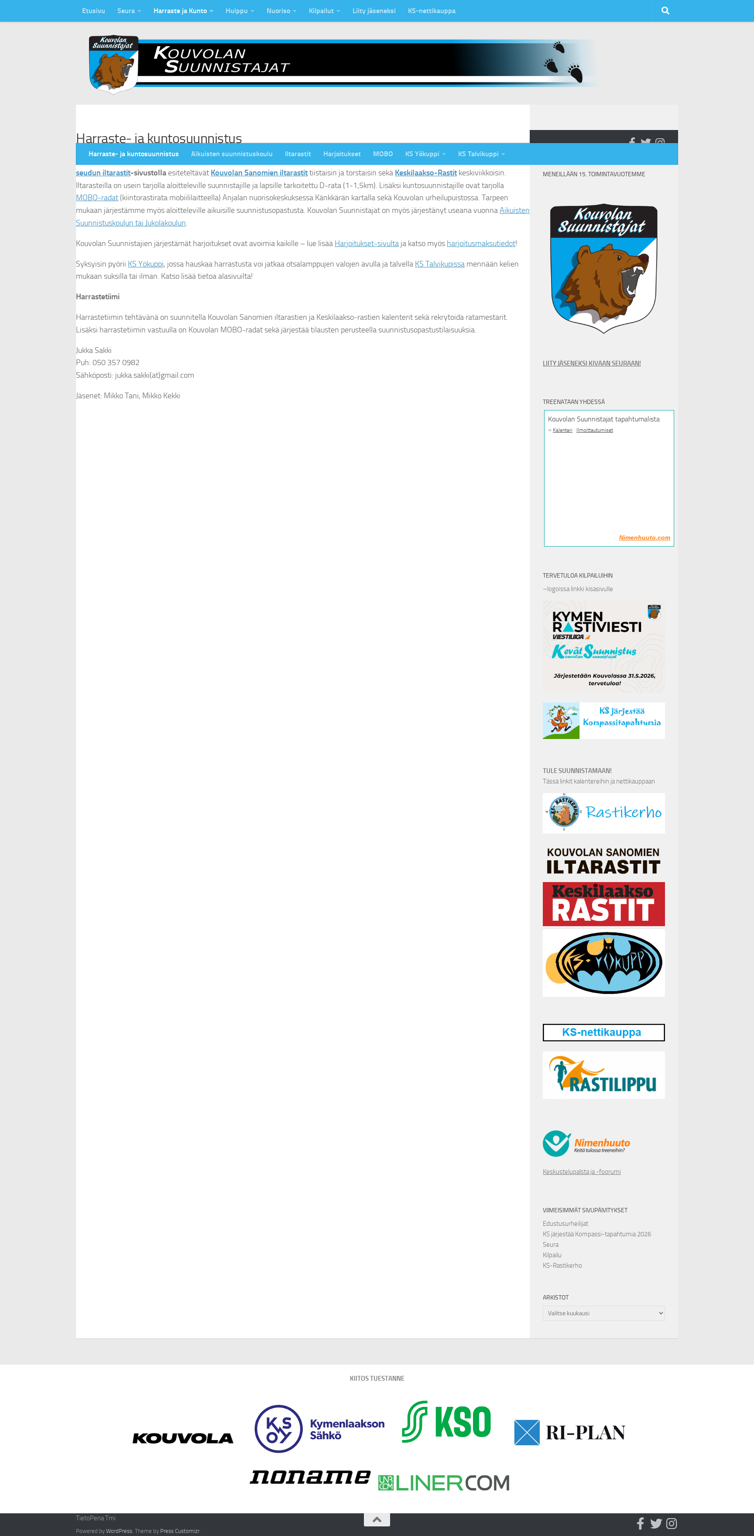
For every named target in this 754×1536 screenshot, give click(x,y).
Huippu (237, 11)
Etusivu (93, 11)
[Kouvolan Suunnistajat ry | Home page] (351, 65)
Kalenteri (562, 430)
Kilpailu (552, 1255)
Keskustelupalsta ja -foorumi (582, 1172)
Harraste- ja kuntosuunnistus (134, 154)
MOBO (383, 154)
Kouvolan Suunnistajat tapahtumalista (604, 419)
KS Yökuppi (422, 154)
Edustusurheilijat (565, 1224)
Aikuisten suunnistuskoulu (232, 154)
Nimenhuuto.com (644, 537)
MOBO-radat (97, 197)
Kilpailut (321, 11)
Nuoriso (278, 11)
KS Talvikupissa (440, 264)
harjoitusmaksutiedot (481, 243)
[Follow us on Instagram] (660, 142)
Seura (126, 11)
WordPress (119, 1531)
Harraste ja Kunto (180, 11)
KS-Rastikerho (562, 1265)
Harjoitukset (342, 154)
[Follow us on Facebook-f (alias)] (632, 142)
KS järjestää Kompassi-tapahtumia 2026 (597, 1234)
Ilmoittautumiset (594, 430)
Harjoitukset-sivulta (367, 243)
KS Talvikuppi (478, 154)
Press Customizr (179, 1531)
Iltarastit (298, 154)
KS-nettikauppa (432, 11)
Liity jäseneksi (374, 11)
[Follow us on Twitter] (646, 142)
